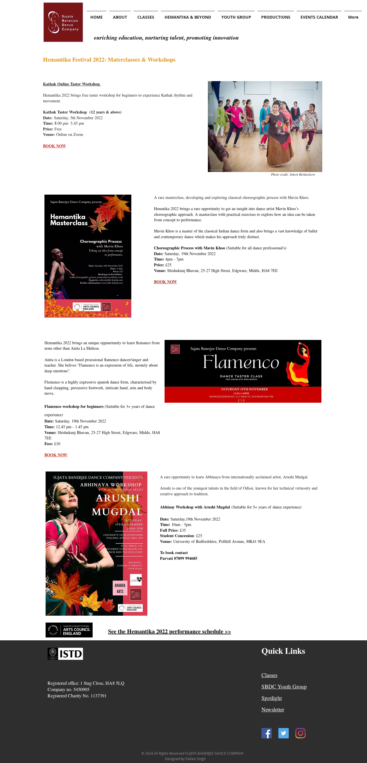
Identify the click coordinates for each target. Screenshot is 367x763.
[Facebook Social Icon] (266, 733)
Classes (269, 674)
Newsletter (272, 709)
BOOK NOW (165, 282)
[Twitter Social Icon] (283, 733)
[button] (120, 14)
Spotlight (271, 697)
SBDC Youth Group (284, 686)
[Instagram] (300, 733)
